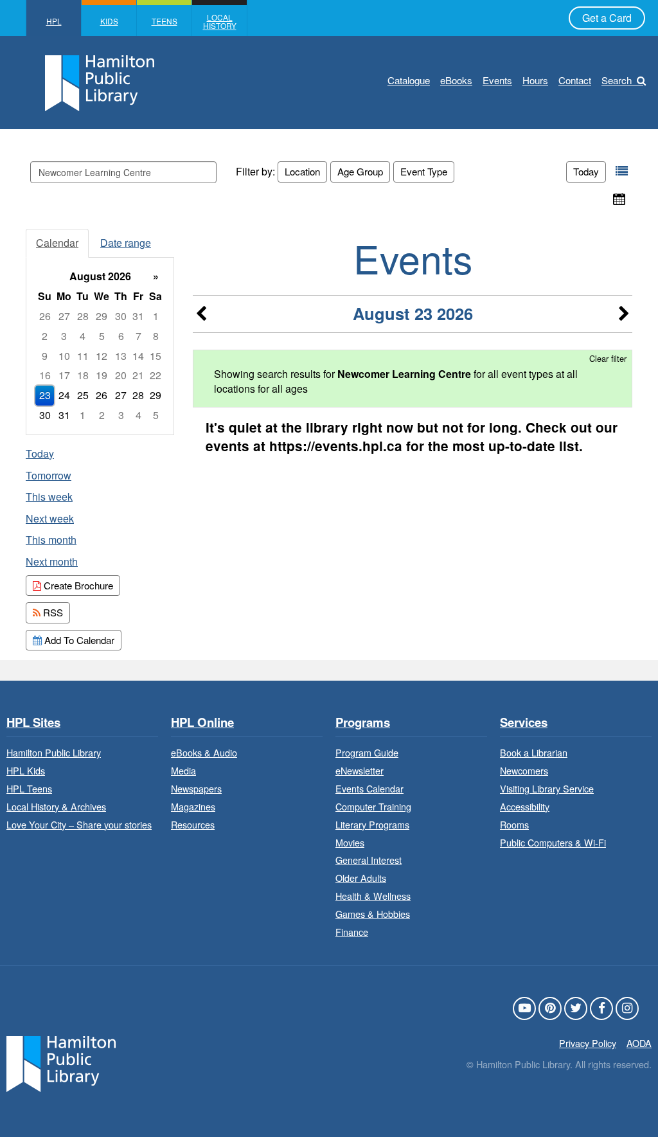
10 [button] (64, 355)
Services (523, 723)
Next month (52, 561)
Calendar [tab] (57, 242)
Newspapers (196, 788)
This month (51, 539)
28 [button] (83, 316)
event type (423, 171)
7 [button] (138, 335)
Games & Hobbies (372, 913)
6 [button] (121, 335)
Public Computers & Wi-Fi (553, 842)
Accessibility (524, 806)
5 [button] (102, 335)
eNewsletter (359, 770)
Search (616, 80)
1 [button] (156, 316)
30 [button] (121, 316)
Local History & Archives (56, 806)
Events (497, 80)
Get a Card (607, 17)
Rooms (514, 824)
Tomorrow (48, 475)
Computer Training (373, 806)
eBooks (456, 80)
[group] (100, 346)
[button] (622, 171)
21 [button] (138, 375)
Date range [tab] (125, 242)
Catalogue (408, 80)
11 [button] (83, 355)
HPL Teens (29, 788)
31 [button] (138, 316)
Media (183, 770)
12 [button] (101, 355)
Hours (535, 80)
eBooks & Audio (204, 752)
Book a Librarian (533, 752)
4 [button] (82, 335)
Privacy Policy (587, 1043)
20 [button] (121, 375)
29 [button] (101, 316)
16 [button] (45, 375)
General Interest (368, 859)
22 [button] (155, 375)
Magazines (193, 806)
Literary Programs (372, 824)
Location (302, 171)
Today (586, 171)
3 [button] (64, 335)
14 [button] (138, 355)
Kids (109, 20)
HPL (54, 20)
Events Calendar (369, 788)
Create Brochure (77, 585)
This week (49, 496)
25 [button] (83, 395)
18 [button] (83, 375)
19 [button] (101, 375)
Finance (351, 931)
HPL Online (202, 723)
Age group (360, 171)
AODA (639, 1043)
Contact (574, 80)
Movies (349, 842)
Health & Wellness (373, 895)
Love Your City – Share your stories (79, 824)
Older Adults (360, 877)
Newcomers (524, 770)
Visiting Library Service (547, 788)
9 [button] (45, 355)
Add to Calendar (78, 640)
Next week (50, 518)
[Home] (61, 1063)
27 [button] (64, 316)
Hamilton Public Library (53, 752)
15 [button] (155, 355)
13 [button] (121, 355)
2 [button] (45, 335)
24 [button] (64, 395)
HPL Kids (25, 770)
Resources (193, 824)
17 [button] (64, 375)
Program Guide (366, 752)
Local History (219, 21)
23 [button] (45, 395)
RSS (51, 612)
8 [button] (156, 335)
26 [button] (45, 316)
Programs (362, 723)
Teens (164, 20)
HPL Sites (33, 723)
